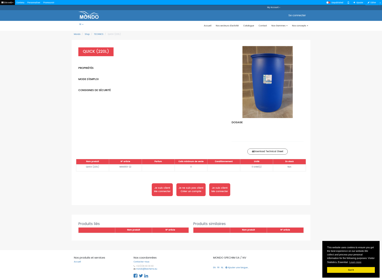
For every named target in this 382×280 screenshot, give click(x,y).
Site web (7, 2)
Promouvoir (48, 2)
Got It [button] (351, 270)
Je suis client (162, 189)
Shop (87, 34)
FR (80, 24)
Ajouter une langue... (238, 267)
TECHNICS (98, 34)
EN (214, 267)
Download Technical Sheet (268, 151)
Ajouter (359, 2)
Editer (373, 2)
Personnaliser (33, 2)
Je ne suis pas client (191, 189)
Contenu (20, 2)
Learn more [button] (355, 262)
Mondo (77, 34)
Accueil (77, 262)
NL (222, 267)
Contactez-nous (141, 262)
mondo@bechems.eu (146, 269)
